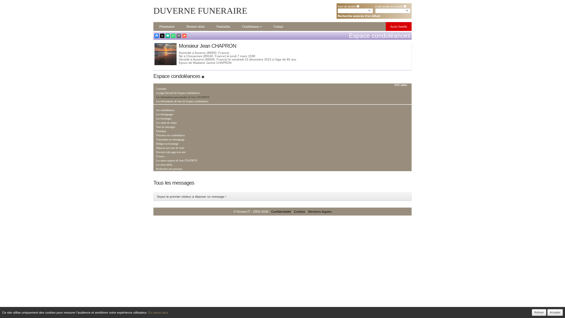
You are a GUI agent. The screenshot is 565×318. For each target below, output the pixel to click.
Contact (278, 26)
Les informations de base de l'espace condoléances (182, 101)
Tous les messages (165, 127)
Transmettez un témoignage (170, 139)
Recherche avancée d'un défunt (359, 16)
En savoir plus (158, 312)
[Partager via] (184, 36)
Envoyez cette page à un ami (170, 152)
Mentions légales (320, 211)
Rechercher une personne (169, 168)
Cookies (299, 211)
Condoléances (250, 26)
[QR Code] (179, 36)
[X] (162, 36)
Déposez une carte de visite (170, 148)
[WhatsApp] (173, 36)
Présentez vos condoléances (170, 135)
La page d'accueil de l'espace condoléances (178, 93)
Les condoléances (165, 110)
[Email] (168, 36)
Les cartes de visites (166, 122)
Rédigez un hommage (167, 143)
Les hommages (164, 118)
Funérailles (223, 26)
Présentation (167, 26)
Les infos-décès (164, 164)
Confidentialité (281, 211)
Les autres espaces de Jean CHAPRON (176, 160)
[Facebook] (156, 36)
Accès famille (398, 26)
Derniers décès (195, 26)
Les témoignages (164, 114)
